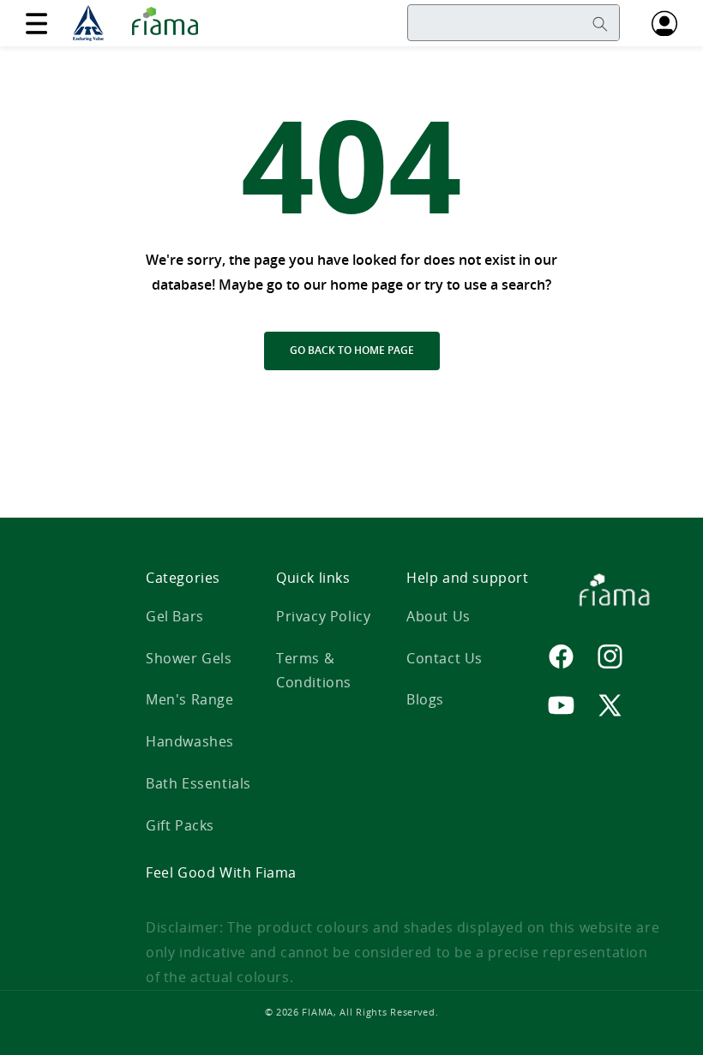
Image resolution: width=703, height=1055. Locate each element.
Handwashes (190, 741)
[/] (140, 23)
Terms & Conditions (314, 670)
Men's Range (190, 699)
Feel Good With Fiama (221, 872)
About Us (438, 616)
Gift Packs (180, 825)
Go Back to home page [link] (352, 350)
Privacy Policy (323, 616)
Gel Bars (175, 616)
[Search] (600, 24)
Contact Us (444, 658)
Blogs (425, 699)
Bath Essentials (198, 783)
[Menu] (36, 23)
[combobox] (513, 23)
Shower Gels (189, 658)
